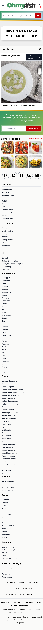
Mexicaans (6, 523)
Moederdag (6, 237)
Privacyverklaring (28, 582)
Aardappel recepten (9, 381)
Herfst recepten (8, 481)
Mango (4, 341)
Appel (4, 283)
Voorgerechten (7, 218)
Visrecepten (6, 574)
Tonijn (4, 364)
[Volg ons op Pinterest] (13, 175)
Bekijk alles (34, 138)
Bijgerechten (7, 189)
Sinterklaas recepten (10, 453)
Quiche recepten (8, 444)
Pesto (4, 352)
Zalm (4, 373)
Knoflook (5, 329)
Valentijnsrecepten (9, 467)
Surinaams (6, 534)
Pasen (4, 242)
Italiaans (5, 517)
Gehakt (4, 312)
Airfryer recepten (8, 547)
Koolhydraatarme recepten (12, 264)
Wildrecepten (7, 470)
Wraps (4, 370)
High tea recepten (9, 418)
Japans (4, 520)
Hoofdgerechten (8, 195)
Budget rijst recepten (10, 401)
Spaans (5, 531)
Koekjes (5, 427)
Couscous (6, 304)
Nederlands (6, 528)
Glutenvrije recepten (10, 261)
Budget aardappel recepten (12, 389)
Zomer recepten (8, 490)
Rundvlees (6, 361)
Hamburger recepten (10, 413)
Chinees (5, 503)
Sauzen (5, 207)
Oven (4, 556)
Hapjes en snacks (9, 415)
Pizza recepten (8, 441)
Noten (4, 350)
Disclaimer (10, 582)
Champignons (7, 298)
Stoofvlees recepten (10, 459)
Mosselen (5, 344)
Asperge (5, 286)
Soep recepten (7, 210)
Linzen (4, 338)
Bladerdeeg (6, 292)
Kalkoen (5, 327)
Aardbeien (6, 281)
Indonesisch (6, 514)
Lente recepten (8, 484)
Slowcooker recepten (10, 558)
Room (4, 358)
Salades (5, 204)
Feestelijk (6, 228)
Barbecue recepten (9, 550)
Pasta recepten (8, 439)
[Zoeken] (38, 15)
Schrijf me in (33, 128)
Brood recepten (8, 387)
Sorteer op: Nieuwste (32, 57)
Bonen (4, 295)
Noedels (5, 347)
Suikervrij (5, 269)
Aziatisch (5, 500)
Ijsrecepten (6, 421)
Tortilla (4, 367)
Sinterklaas (6, 245)
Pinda (4, 355)
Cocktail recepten (9, 410)
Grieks (4, 508)
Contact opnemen (15, 594)
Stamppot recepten (9, 456)
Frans (4, 505)
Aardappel (6, 278)
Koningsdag (6, 234)
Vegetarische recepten (11, 571)
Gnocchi (5, 318)
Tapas (4, 462)
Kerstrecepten (7, 231)
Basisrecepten (7, 384)
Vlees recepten (8, 577)
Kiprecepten (6, 424)
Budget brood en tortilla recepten (15, 392)
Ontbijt (4, 201)
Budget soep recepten (10, 404)
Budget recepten (8, 398)
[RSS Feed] (37, 175)
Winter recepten (8, 487)
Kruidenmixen (7, 430)
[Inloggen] (40, 5)
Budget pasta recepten (11, 395)
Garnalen (5, 309)
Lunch (4, 198)
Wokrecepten (7, 473)
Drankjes (5, 192)
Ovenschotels (7, 433)
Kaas (4, 324)
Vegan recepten (8, 568)
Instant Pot (6, 553)
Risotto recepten (8, 450)
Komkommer (7, 335)
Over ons (32, 594)
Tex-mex (5, 537)
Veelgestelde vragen (21, 588)
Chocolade (6, 301)
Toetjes (4, 215)
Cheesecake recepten (10, 407)
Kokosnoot (6, 332)
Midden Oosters (8, 526)
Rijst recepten (7, 447)
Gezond (5, 258)
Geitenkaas (6, 315)
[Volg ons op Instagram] (5, 175)
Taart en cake (7, 212)
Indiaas (5, 511)
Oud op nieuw (7, 240)
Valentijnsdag (7, 248)
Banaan (5, 289)
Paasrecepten (7, 436)
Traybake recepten (9, 464)
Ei (2, 306)
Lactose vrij (6, 267)
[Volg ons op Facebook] (21, 175)
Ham (3, 321)
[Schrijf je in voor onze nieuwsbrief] (29, 175)
